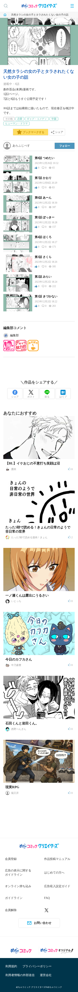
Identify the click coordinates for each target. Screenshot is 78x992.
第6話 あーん (43, 197)
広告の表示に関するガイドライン (18, 872)
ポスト (31, 396)
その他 (9, 118)
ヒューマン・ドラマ (16, 123)
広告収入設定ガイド (57, 886)
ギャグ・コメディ (37, 118)
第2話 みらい (43, 276)
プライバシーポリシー (37, 966)
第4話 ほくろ (43, 237)
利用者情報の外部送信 (20, 975)
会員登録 (11, 859)
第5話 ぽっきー (44, 217)
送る (47, 396)
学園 (53, 118)
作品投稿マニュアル (57, 859)
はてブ (63, 396)
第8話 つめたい (44, 158)
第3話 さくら (43, 257)
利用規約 (11, 966)
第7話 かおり (43, 177)
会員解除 (11, 910)
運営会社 (46, 975)
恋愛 (19, 118)
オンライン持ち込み (18, 886)
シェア (15, 396)
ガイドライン (13, 898)
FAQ (47, 898)
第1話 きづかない (46, 296)
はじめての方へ (54, 872)
